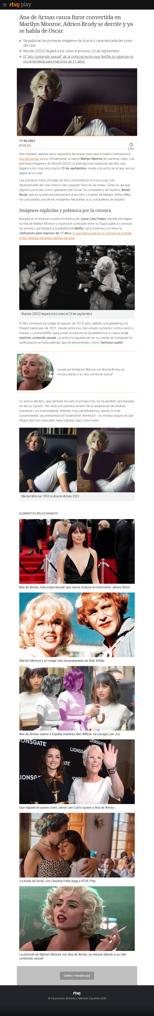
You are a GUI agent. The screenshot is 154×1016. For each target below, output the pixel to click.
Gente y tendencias (77, 975)
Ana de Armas (29, 159)
